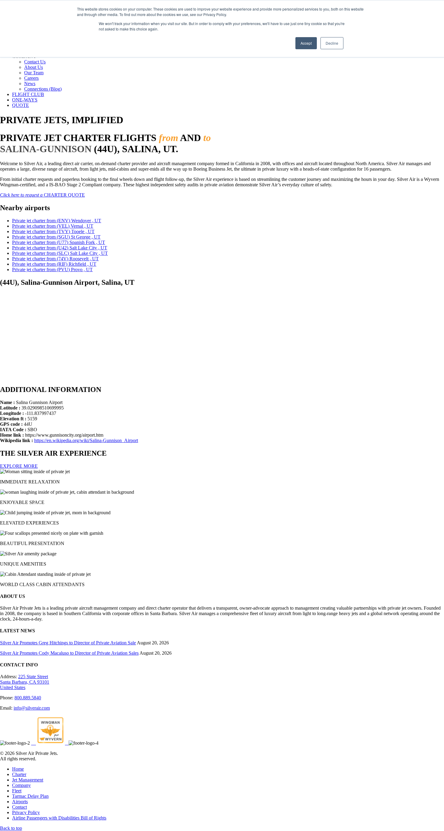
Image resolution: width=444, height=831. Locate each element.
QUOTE (20, 105)
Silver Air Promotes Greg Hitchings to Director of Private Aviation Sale (68, 642)
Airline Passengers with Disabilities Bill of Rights (59, 817)
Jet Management (27, 779)
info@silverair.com (32, 708)
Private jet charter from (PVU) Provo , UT (52, 269)
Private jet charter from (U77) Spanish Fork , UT (58, 242)
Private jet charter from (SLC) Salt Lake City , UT (60, 253)
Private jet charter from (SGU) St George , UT (56, 236)
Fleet (16, 790)
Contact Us (35, 61)
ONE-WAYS (24, 99)
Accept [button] (306, 43)
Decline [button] (332, 43)
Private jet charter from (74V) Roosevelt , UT (55, 258)
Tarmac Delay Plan (30, 796)
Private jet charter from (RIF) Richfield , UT (54, 264)
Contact (19, 807)
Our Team (33, 72)
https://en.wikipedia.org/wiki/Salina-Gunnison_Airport (86, 440)
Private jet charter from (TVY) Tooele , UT (53, 231)
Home (18, 769)
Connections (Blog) (43, 88)
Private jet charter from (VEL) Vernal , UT (52, 226)
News (29, 83)
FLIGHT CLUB (28, 94)
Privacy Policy (26, 812)
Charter (19, 774)
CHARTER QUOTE (42, 194)
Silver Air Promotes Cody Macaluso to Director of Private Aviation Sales (69, 653)
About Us (33, 67)
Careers (31, 78)
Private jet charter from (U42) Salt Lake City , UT (59, 247)
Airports (20, 801)
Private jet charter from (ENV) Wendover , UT (56, 220)
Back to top (11, 828)
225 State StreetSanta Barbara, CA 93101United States (24, 682)
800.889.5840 (27, 697)
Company (21, 785)
